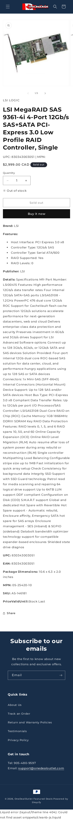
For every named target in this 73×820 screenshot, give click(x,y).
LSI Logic (11, 100)
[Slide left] (28, 93)
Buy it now (36, 214)
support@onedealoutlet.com (41, 768)
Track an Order (19, 713)
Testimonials (17, 731)
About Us (15, 705)
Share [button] (11, 613)
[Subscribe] (60, 675)
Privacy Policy (18, 740)
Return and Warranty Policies (30, 722)
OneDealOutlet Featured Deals (34, 798)
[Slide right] (45, 93)
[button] (8, 6)
